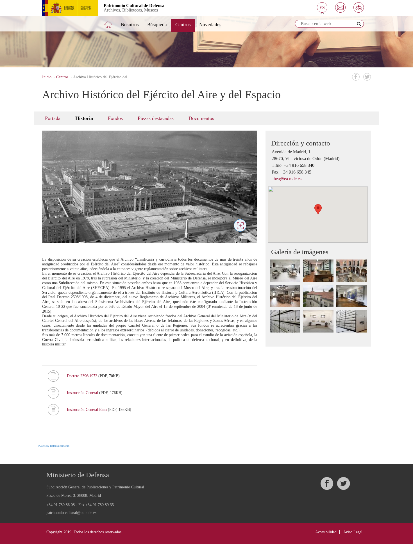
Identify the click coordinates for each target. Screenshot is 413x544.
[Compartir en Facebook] (356, 77)
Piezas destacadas (156, 118)
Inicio (46, 77)
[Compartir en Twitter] (367, 77)
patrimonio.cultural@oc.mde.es (71, 513)
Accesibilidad (326, 532)
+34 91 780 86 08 (60, 505)
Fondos (115, 118)
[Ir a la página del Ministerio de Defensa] (66, 8)
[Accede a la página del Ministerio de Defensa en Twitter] (343, 483)
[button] (322, 7)
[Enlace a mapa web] (358, 7)
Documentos (201, 118)
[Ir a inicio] (112, 22)
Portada (52, 118)
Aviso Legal (352, 532)
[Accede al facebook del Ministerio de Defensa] (326, 483)
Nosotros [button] (130, 24)
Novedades (210, 24)
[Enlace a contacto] (340, 7)
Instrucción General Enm (87, 410)
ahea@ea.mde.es (286, 178)
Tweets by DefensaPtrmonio (53, 445)
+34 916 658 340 (299, 165)
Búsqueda (157, 24)
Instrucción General (83, 393)
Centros (183, 24)
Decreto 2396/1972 (82, 376)
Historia (84, 118)
